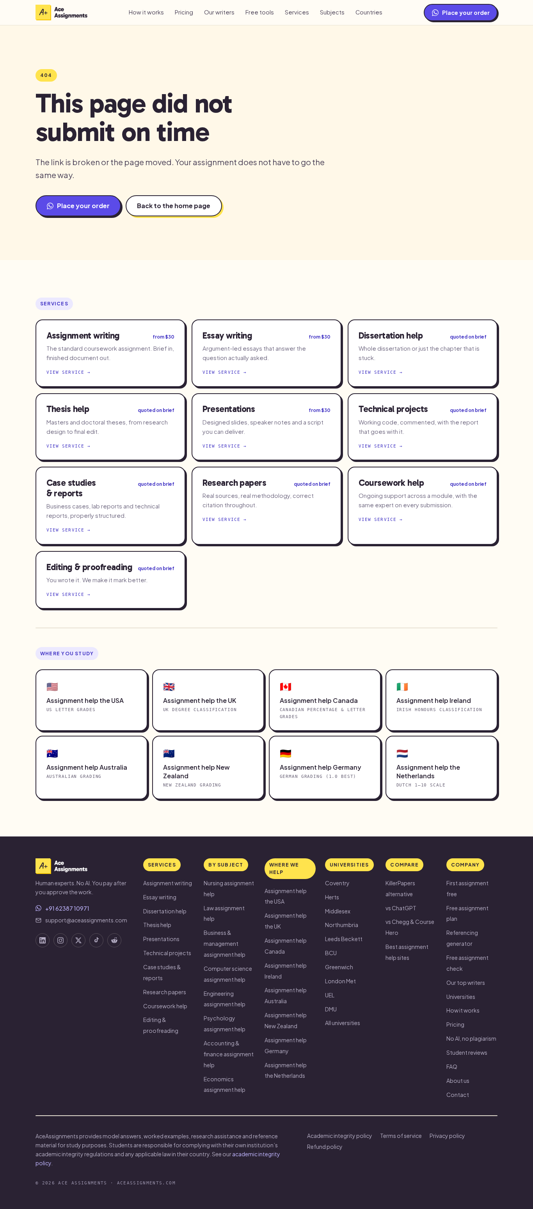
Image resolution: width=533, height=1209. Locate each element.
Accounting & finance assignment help (229, 1054)
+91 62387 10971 (67, 908)
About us (457, 1080)
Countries (368, 12)
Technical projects (167, 952)
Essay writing (159, 897)
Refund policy (325, 1146)
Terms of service (401, 1135)
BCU (331, 952)
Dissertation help (165, 911)
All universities (342, 1022)
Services (297, 12)
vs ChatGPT (401, 907)
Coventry (337, 882)
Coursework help (165, 1005)
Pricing (184, 12)
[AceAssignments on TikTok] (96, 940)
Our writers (219, 12)
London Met (340, 980)
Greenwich (339, 966)
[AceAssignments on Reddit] (114, 940)
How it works (146, 12)
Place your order (466, 12)
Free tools (259, 12)
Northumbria (341, 924)
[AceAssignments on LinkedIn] (43, 940)
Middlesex (337, 911)
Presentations (161, 938)
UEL (329, 995)
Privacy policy (447, 1135)
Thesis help (157, 924)
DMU (331, 1009)
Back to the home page (173, 206)
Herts (332, 897)
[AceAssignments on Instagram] (60, 940)
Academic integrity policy (339, 1135)
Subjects (332, 12)
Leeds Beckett (343, 938)
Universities (460, 996)
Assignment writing (167, 882)
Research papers (164, 991)
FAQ (451, 1066)
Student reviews (466, 1052)
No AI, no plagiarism (471, 1038)
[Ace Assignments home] (61, 12)
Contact (457, 1094)
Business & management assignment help (224, 943)
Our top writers (465, 982)
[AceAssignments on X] (78, 940)
